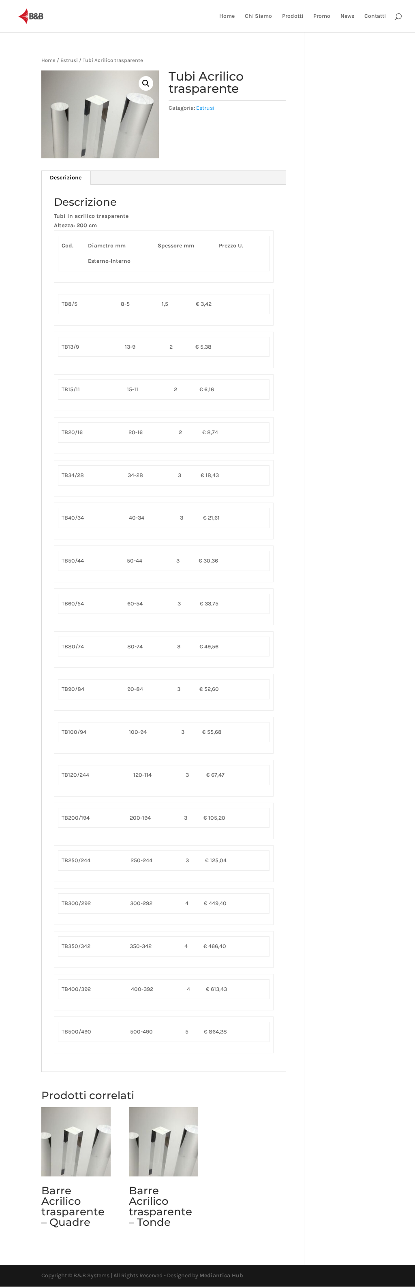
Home (227, 16)
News (347, 16)
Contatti (375, 16)
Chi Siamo (258, 16)
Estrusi (69, 60)
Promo (321, 16)
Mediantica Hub (221, 1275)
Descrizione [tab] (65, 177)
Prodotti (292, 16)
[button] (146, 83)
